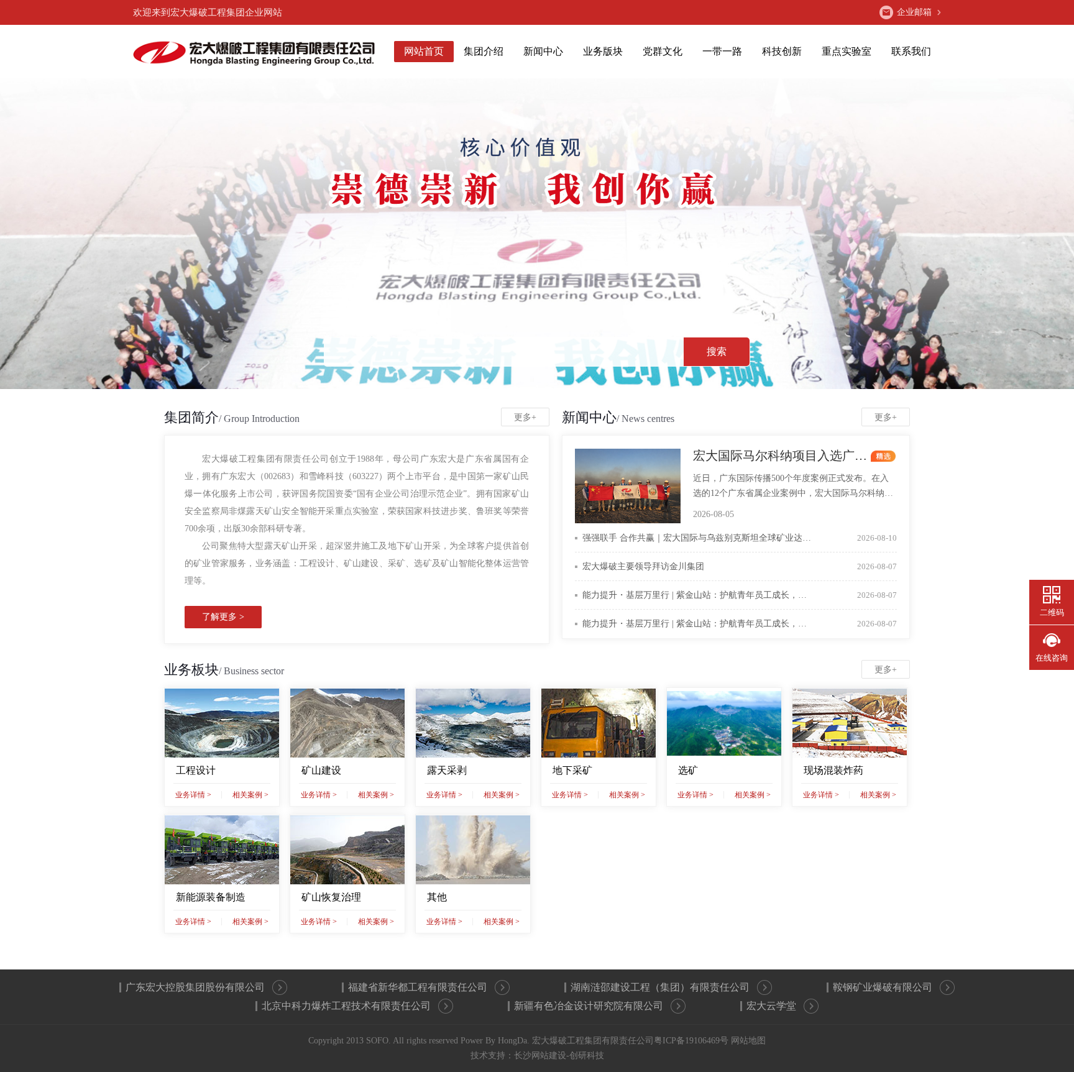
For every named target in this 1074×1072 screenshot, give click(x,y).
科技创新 (782, 51)
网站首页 (424, 51)
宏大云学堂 (771, 1006)
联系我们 (911, 51)
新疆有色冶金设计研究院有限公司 (588, 1006)
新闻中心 (543, 51)
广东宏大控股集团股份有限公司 (195, 987)
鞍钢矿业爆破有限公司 (882, 987)
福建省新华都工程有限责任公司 (417, 987)
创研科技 (586, 1055)
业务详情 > (193, 794)
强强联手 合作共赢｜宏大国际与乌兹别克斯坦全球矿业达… (739, 538)
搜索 (717, 351)
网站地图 (748, 1040)
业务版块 (603, 51)
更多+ (525, 417)
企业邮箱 (914, 12)
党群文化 (662, 51)
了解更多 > (223, 616)
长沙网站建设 (540, 1055)
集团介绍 (483, 51)
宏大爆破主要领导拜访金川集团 (739, 566)
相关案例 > (250, 794)
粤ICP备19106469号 (691, 1040)
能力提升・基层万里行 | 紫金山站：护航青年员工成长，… (739, 595)
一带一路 (722, 51)
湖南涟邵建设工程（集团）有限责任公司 (660, 987)
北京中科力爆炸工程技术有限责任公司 (346, 1006)
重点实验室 (846, 51)
